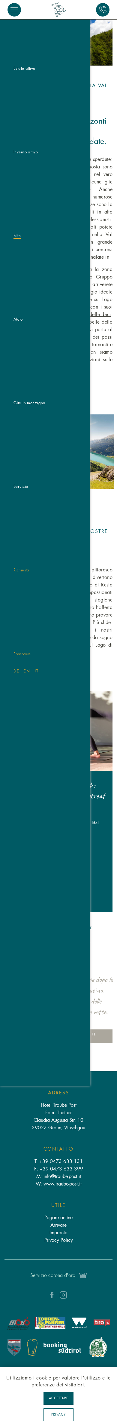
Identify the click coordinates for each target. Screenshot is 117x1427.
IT (37, 671)
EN (27, 671)
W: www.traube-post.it (59, 1184)
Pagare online (58, 1217)
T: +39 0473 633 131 (58, 1161)
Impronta (59, 1232)
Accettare (58, 1398)
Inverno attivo (26, 152)
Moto (18, 319)
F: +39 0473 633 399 (58, 1169)
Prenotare (22, 654)
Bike (17, 236)
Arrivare (58, 1225)
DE (17, 671)
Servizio (21, 486)
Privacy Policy (58, 1240)
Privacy (58, 1414)
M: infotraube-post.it (58, 1176)
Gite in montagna (30, 403)
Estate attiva (25, 68)
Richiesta (21, 570)
